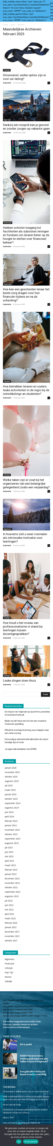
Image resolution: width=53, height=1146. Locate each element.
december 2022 (12, 878)
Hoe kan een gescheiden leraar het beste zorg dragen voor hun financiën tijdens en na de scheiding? (26, 294)
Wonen (8, 976)
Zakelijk (7, 70)
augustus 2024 (12, 807)
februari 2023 (11, 869)
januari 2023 (10, 874)
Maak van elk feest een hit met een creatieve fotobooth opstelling (25, 722)
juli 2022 (9, 900)
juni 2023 (9, 852)
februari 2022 (11, 922)
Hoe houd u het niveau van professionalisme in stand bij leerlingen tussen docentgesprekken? (23, 628)
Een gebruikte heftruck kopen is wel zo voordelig (33, 1073)
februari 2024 (11, 821)
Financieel (7, 223)
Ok (19, 1141)
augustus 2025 (12, 781)
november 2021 (12, 936)
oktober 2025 (11, 776)
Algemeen (7, 529)
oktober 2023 (11, 834)
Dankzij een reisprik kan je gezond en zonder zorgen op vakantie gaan (26, 126)
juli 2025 (9, 785)
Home (5, 24)
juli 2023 (9, 847)
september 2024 (12, 803)
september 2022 (12, 891)
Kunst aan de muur (12, 1104)
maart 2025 (10, 790)
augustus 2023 (12, 843)
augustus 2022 (12, 896)
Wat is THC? (8, 1117)
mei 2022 (9, 909)
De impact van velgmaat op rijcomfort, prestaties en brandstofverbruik (27, 713)
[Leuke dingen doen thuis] (26, 661)
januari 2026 (10, 767)
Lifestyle (7, 381)
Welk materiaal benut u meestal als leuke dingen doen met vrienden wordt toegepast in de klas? (26, 1098)
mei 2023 (9, 856)
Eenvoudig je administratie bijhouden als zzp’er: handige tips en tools (27, 740)
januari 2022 (10, 927)
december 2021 (12, 931)
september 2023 (12, 838)
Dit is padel (26, 1044)
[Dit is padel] (10, 1044)
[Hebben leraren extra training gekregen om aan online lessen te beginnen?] (10, 1058)
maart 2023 (10, 865)
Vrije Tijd (7, 120)
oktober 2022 (11, 887)
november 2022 (12, 883)
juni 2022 (9, 905)
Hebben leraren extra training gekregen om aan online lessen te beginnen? (34, 1058)
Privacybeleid (30, 1141)
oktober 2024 (11, 798)
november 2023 (12, 829)
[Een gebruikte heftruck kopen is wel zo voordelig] (10, 1073)
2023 (13, 24)
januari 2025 (10, 794)
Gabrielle (7, 83)
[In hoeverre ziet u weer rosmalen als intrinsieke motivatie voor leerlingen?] (26, 514)
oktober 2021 (11, 940)
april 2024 (9, 816)
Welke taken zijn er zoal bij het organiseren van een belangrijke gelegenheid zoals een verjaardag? (26, 483)
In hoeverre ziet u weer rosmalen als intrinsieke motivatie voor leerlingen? (25, 537)
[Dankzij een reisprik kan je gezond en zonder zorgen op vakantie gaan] (26, 105)
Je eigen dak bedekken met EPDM (20, 749)
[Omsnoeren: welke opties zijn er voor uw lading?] (26, 55)
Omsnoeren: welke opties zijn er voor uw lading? (26, 1091)
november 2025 (12, 772)
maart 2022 (10, 918)
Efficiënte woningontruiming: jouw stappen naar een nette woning (27, 731)
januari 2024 (10, 825)
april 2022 (9, 914)
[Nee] (49, 1135)
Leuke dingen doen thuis (19, 680)
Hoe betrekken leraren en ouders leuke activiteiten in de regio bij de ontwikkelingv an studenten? (26, 390)
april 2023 (9, 860)
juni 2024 (9, 812)
